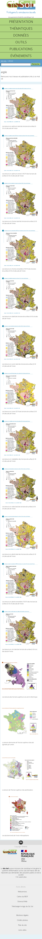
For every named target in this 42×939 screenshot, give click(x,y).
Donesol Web (22, 901)
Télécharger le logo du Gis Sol (22, 906)
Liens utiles (22, 930)
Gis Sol (3, 61)
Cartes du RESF (22, 896)
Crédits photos (22, 920)
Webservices (22, 892)
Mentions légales (22, 915)
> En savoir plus (21, 877)
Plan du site (22, 925)
